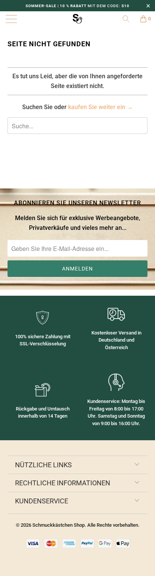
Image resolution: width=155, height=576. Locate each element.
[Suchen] (128, 18)
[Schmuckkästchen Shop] (77, 18)
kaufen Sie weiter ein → (100, 107)
